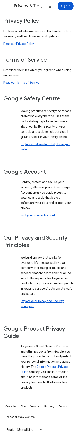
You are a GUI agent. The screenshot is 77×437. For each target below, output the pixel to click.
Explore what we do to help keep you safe (45, 146)
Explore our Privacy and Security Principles (42, 303)
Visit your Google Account (38, 215)
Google (10, 406)
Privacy (49, 406)
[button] (7, 6)
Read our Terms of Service (21, 82)
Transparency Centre (20, 417)
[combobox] (24, 430)
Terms (63, 406)
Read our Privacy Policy (19, 43)
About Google (30, 406)
